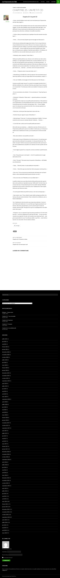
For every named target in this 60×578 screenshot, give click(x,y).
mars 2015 (4, 501)
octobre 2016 (5, 456)
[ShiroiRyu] (6, 17)
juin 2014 (4, 525)
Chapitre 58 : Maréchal (7, 320)
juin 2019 (4, 388)
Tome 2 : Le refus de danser (19, 7)
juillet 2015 (4, 491)
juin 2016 (4, 467)
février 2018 (5, 417)
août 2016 (4, 462)
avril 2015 (4, 498)
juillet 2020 (4, 359)
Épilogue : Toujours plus (7, 312)
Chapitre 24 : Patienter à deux (20, 238)
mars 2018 (4, 415)
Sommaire (53, 1)
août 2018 (4, 401)
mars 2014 (4, 533)
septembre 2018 (6, 399)
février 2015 (5, 504)
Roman (47, 1)
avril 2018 (4, 412)
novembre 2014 (5, 512)
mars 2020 (4, 365)
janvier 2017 (5, 449)
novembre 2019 (5, 375)
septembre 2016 (6, 459)
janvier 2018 (5, 420)
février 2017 (5, 446)
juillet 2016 (4, 464)
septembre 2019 (6, 380)
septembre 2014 (6, 517)
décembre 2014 (5, 509)
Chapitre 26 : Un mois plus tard (20, 243)
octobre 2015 (5, 483)
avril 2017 (4, 441)
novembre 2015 (5, 480)
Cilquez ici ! (4, 570)
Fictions (42, 1)
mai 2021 (4, 344)
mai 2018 (4, 409)
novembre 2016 (5, 454)
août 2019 (4, 383)
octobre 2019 (5, 378)
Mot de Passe (5, 554)
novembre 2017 (5, 422)
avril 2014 (4, 530)
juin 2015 (4, 493)
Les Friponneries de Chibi (9, 2)
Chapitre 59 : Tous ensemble (8, 316)
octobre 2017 (5, 425)
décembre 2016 (5, 451)
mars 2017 (4, 443)
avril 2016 (4, 472)
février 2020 (5, 367)
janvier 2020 (5, 370)
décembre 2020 (5, 352)
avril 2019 (4, 394)
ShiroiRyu (26, 12)
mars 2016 (4, 475)
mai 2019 (4, 391)
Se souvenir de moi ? (8, 557)
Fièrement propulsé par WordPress (9, 576)
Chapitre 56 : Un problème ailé (9, 328)
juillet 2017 (4, 433)
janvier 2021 (5, 349)
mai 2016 (4, 470)
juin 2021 (4, 341)
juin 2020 (4, 362)
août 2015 (4, 488)
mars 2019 (4, 396)
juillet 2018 (4, 404)
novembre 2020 (5, 354)
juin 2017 (4, 436)
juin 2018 (4, 407)
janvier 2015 (5, 506)
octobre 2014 (5, 514)
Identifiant (4, 551)
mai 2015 (4, 496)
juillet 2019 (4, 386)
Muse (15, 231)
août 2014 (4, 519)
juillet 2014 (4, 522)
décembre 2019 (5, 373)
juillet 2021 (4, 339)
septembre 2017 (6, 428)
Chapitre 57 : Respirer (7, 324)
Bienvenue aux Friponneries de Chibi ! (31, 1)
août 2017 (4, 430)
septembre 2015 (6, 485)
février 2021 (5, 346)
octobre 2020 (5, 357)
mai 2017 (4, 438)
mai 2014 (4, 527)
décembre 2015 (5, 477)
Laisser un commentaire (36, 12)
